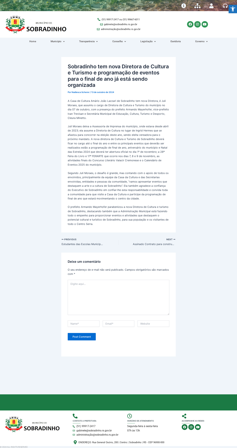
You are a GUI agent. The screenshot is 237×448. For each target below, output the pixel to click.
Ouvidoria (175, 41)
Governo (199, 41)
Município (56, 41)
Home (32, 41)
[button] (233, 9)
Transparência (87, 41)
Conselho (117, 41)
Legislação (146, 41)
